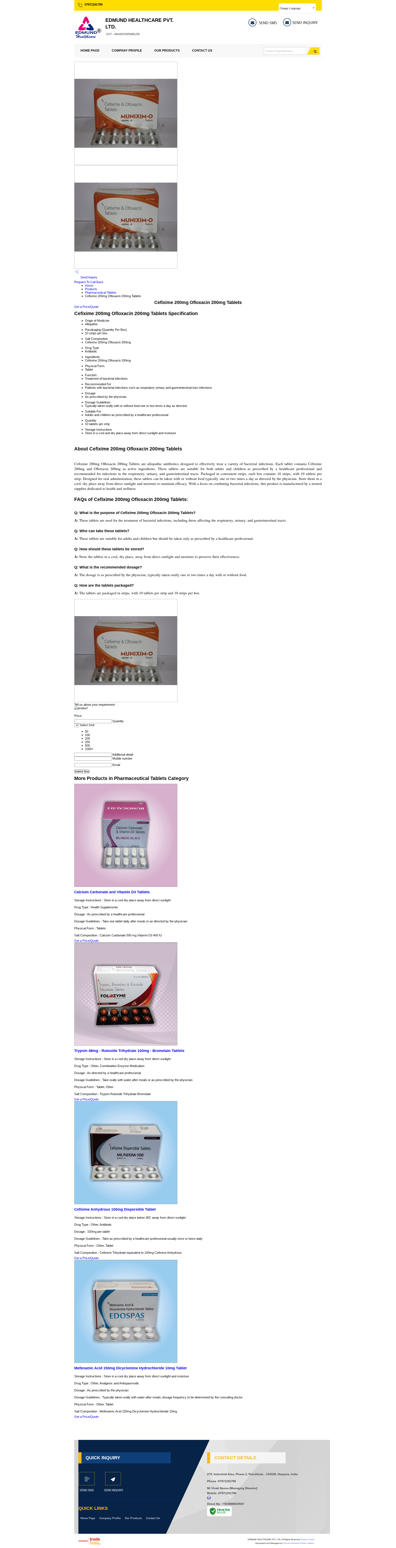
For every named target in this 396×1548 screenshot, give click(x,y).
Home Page (89, 50)
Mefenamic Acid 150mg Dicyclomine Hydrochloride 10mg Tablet (130, 1368)
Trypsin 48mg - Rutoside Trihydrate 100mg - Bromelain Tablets (129, 1051)
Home (89, 285)
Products (91, 289)
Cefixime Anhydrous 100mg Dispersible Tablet (115, 1209)
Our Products (167, 50)
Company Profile (127, 50)
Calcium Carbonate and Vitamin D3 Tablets (112, 892)
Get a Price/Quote (86, 306)
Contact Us (202, 50)
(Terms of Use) (307, 1539)
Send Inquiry (88, 277)
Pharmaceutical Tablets (100, 292)
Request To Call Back (88, 282)
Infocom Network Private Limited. (298, 1543)
